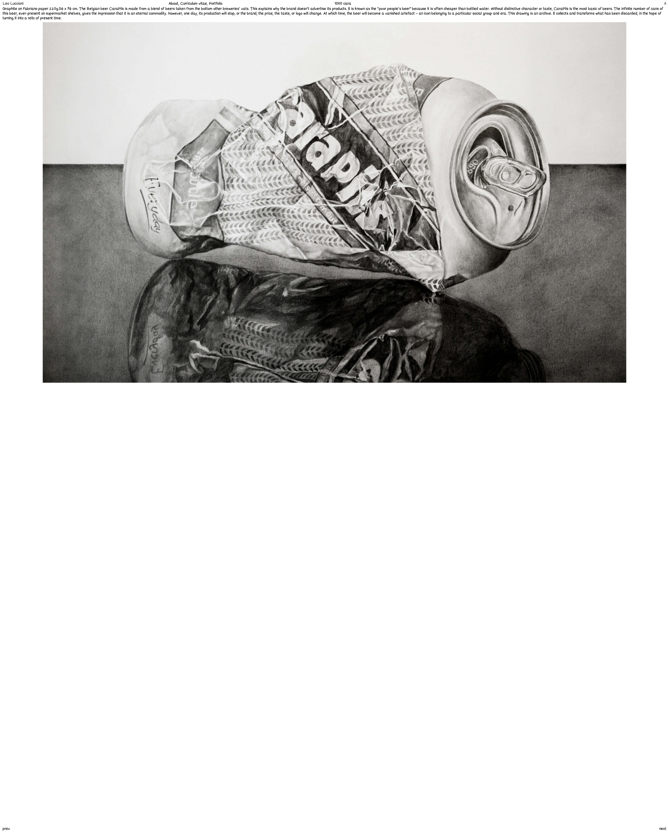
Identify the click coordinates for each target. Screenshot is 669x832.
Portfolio (215, 3)
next (662, 829)
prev (6, 829)
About (173, 3)
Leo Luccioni (13, 3)
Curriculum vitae (193, 3)
